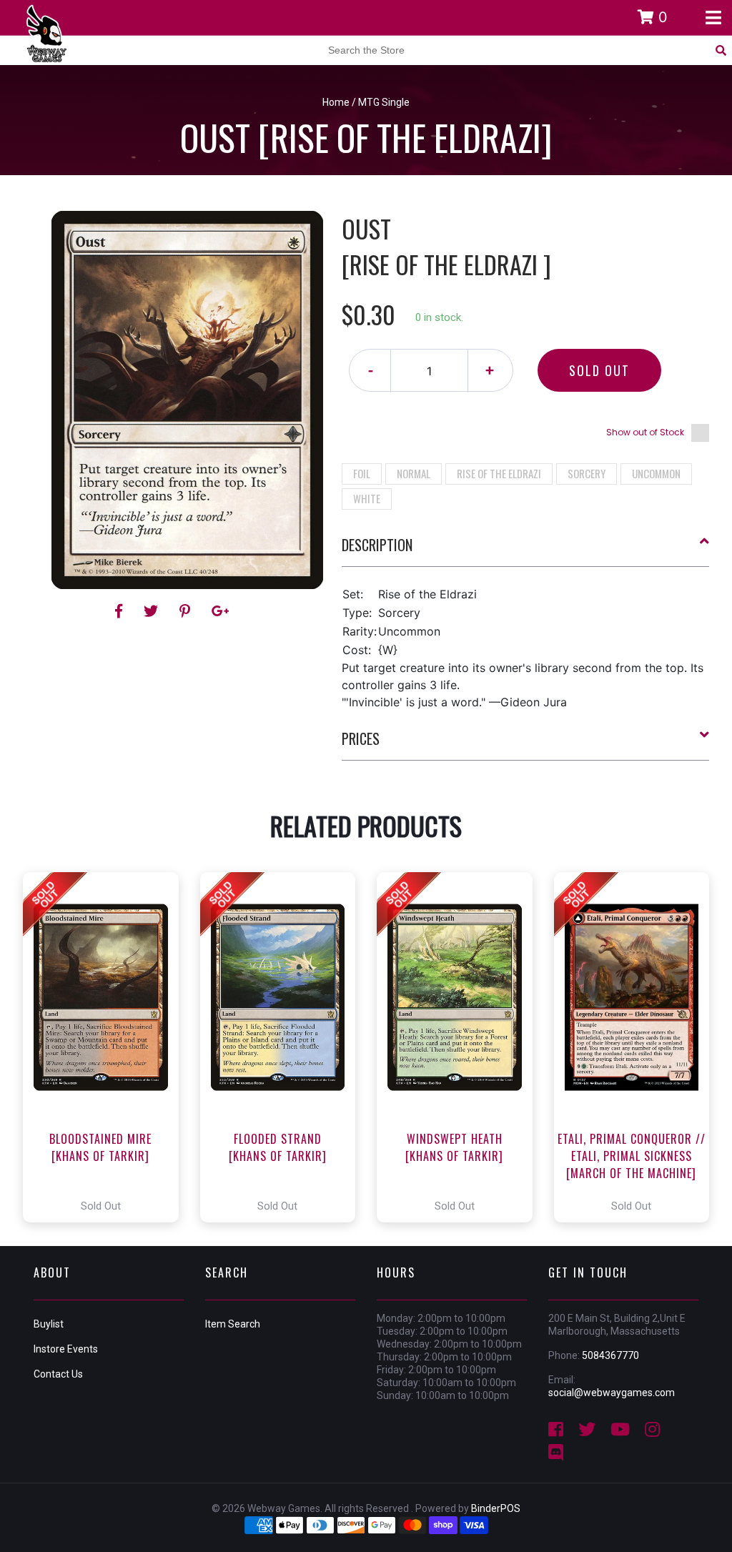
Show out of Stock (645, 432)
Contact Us (58, 1374)
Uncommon (656, 473)
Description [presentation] (377, 544)
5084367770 (610, 1355)
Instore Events (66, 1349)
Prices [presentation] (361, 738)
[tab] (526, 550)
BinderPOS (495, 1508)
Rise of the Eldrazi (499, 473)
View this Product (107, 1047)
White (366, 498)
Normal (413, 473)
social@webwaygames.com (611, 1392)
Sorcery (586, 473)
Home (336, 102)
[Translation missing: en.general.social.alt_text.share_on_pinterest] (186, 611)
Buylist (49, 1324)
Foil (361, 473)
